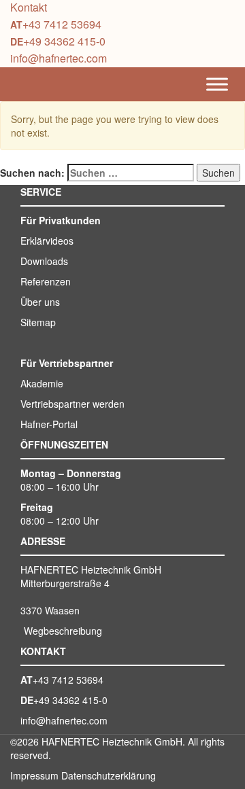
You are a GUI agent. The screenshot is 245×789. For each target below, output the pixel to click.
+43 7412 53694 (61, 24)
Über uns (40, 302)
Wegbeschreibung (63, 630)
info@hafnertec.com (58, 58)
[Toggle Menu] (217, 84)
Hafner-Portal (49, 424)
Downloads (44, 261)
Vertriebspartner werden (72, 403)
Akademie (41, 383)
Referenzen (45, 281)
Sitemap (38, 322)
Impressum (34, 775)
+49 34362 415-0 (64, 41)
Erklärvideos (47, 240)
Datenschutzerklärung (108, 775)
